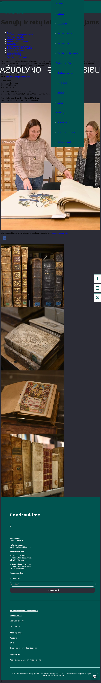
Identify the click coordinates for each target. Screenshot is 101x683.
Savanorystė (62, 83)
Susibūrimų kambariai (66, 142)
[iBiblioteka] (97, 288)
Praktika (61, 93)
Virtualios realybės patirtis (68, 53)
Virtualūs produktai (65, 33)
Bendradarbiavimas (65, 73)
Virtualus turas (63, 43)
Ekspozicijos (62, 23)
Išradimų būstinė (64, 122)
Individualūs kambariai (66, 132)
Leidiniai (61, 14)
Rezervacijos (61, 112)
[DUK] (97, 297)
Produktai (59, 4)
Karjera (60, 103)
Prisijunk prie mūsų (63, 63)
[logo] (25, 8)
